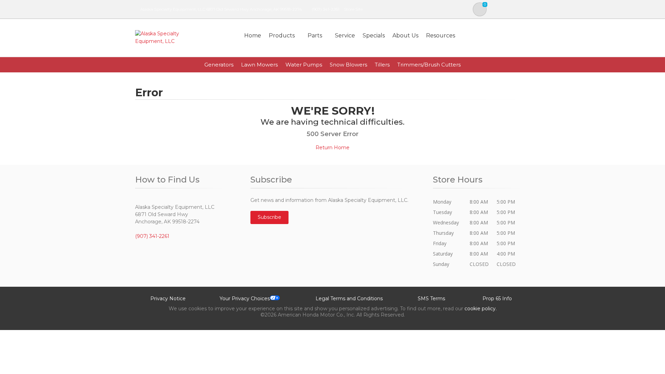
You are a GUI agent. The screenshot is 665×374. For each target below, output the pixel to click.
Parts (315, 35)
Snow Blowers (348, 64)
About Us (405, 35)
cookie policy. (480, 308)
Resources (440, 35)
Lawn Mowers (259, 64)
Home (252, 35)
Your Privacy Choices (245, 298)
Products (282, 35)
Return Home (332, 147)
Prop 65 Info (497, 298)
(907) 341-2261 (325, 9)
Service (345, 35)
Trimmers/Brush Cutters (429, 64)
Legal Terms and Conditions (349, 298)
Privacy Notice (168, 298)
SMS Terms (431, 298)
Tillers (382, 64)
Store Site (353, 9)
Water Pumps (303, 64)
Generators (218, 64)
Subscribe (269, 217)
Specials (374, 35)
